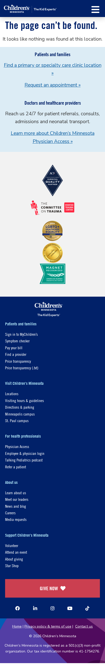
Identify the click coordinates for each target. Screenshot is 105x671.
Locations (11, 393)
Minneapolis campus (20, 413)
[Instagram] (52, 608)
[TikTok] (87, 608)
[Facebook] (17, 608)
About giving (14, 558)
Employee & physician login (24, 453)
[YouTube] (70, 608)
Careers (10, 512)
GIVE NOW (49, 588)
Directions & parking (19, 407)
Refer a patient (15, 466)
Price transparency (18, 361)
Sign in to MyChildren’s (21, 334)
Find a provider (15, 354)
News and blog (15, 506)
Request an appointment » (52, 85)
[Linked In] (35, 608)
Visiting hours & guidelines (24, 400)
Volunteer (11, 545)
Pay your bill (13, 347)
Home (17, 626)
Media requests (16, 519)
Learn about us (15, 492)
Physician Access (17, 446)
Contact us (84, 626)
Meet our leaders (16, 499)
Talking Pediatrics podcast (24, 459)
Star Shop (12, 565)
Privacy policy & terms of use (47, 626)
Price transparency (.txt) (21, 367)
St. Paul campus (17, 420)
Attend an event (16, 552)
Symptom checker (17, 340)
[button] (95, 9)
